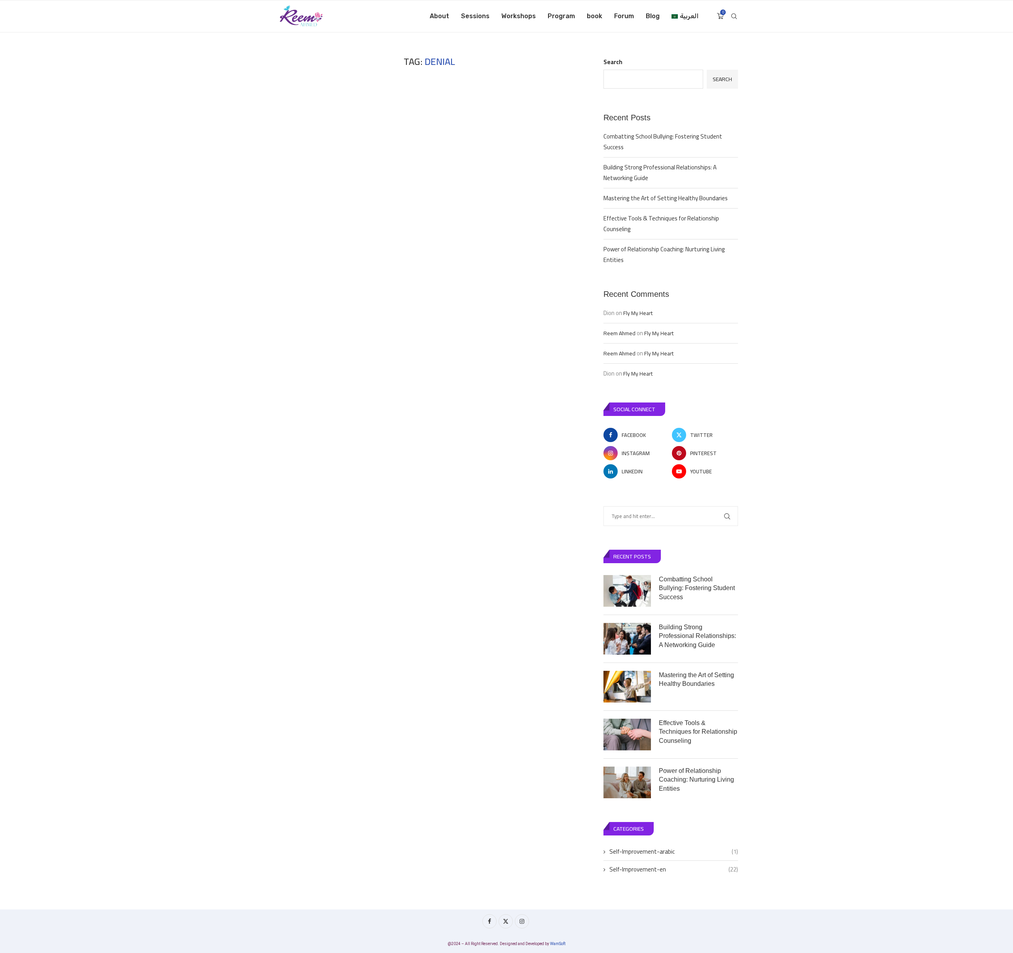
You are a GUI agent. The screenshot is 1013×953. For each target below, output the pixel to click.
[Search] (734, 16)
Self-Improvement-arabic (673, 851)
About (439, 16)
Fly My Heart (638, 313)
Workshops (518, 16)
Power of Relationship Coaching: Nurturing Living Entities (664, 254)
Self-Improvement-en (673, 869)
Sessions (475, 16)
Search (612, 62)
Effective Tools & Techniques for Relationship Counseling (661, 224)
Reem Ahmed (619, 333)
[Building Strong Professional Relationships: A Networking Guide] (627, 639)
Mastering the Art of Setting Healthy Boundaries (665, 198)
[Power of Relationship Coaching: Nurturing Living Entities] (627, 782)
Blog (653, 16)
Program (561, 16)
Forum (624, 16)
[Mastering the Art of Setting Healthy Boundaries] (627, 686)
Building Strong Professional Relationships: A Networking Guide (660, 172)
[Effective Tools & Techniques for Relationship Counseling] (627, 734)
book (594, 16)
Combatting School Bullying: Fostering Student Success (662, 142)
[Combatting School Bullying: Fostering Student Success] (627, 591)
